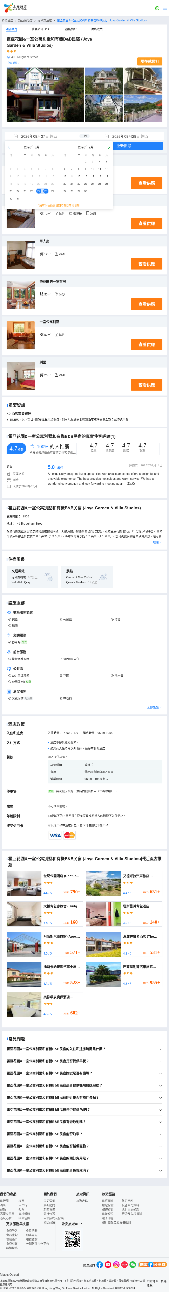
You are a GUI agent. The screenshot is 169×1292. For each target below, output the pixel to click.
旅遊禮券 (108, 1209)
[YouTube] (108, 1265)
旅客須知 (108, 1201)
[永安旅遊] (15, 8)
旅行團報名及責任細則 (116, 1222)
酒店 (3, 1205)
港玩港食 (6, 1218)
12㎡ (47, 213)
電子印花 (108, 1218)
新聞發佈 (49, 1209)
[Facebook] (99, 1265)
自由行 (23, 1205)
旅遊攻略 (82, 1201)
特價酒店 (7, 20)
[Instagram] (116, 1265)
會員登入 (12, 1230)
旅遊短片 (108, 1213)
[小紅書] (124, 1265)
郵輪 (3, 1209)
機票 (21, 1201)
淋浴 (62, 213)
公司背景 (49, 1201)
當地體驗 (24, 1213)
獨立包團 (24, 1218)
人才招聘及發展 (53, 1218)
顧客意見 (32, 1235)
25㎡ (47, 375)
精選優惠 (12, 1248)
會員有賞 (12, 1243)
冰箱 (93, 213)
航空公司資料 (130, 1205)
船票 (21, 1209)
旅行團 (4, 1201)
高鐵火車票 (7, 1213)
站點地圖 (152, 1281)
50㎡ (47, 294)
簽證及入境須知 (132, 1213)
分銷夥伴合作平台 (37, 1243)
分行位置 (49, 1213)
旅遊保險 (108, 1205)
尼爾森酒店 (45, 20)
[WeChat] (132, 1265)
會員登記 (12, 1235)
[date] (44, 136)
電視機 (77, 213)
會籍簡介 (12, 1239)
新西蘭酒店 (25, 20)
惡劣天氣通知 (130, 1209)
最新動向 (49, 1205)
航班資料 (127, 1201)
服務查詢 (32, 1239)
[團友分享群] (152, 1265)
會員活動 (32, 1230)
